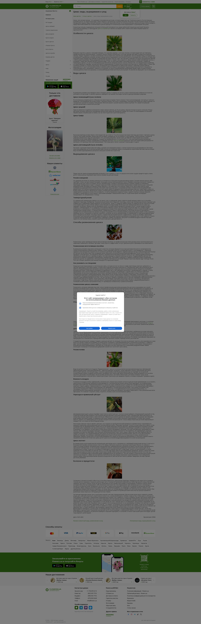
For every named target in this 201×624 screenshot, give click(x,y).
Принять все (111, 328)
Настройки (89, 328)
